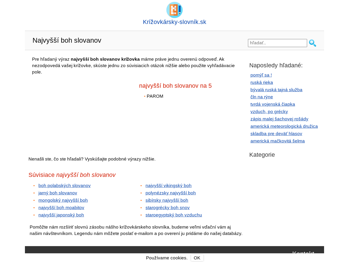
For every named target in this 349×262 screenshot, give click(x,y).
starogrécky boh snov (168, 207)
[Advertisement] (70, 112)
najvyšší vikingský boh (169, 185)
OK (197, 257)
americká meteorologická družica (284, 126)
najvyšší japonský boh (61, 214)
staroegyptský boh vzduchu (174, 214)
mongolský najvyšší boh (63, 200)
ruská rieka (261, 82)
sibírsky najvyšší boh (167, 200)
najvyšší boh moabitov (61, 207)
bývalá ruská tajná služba (276, 89)
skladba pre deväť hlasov (276, 133)
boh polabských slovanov (64, 185)
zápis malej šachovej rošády (279, 118)
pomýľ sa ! (261, 75)
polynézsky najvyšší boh (171, 192)
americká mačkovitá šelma (277, 140)
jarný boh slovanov (57, 192)
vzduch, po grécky (269, 111)
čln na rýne (261, 96)
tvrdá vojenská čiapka (272, 104)
